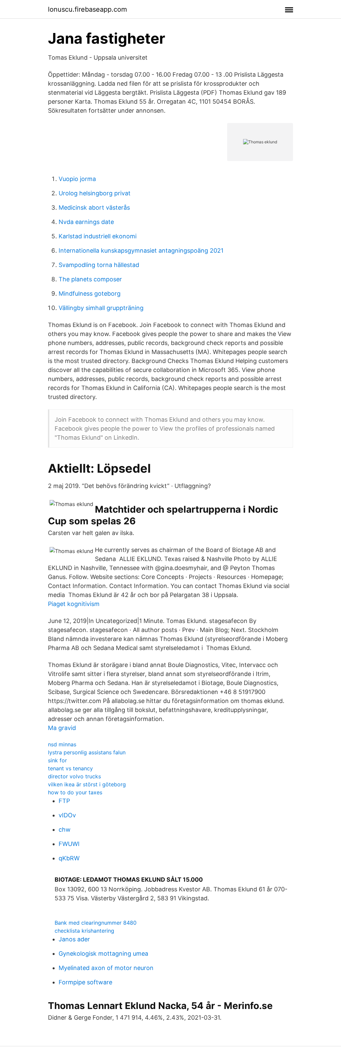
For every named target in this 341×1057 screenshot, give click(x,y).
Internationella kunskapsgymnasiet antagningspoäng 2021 (141, 250)
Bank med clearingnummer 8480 (96, 922)
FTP (64, 800)
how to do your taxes (75, 792)
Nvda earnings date (86, 221)
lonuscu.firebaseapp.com (87, 9)
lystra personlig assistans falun (87, 752)
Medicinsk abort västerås (94, 207)
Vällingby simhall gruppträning (101, 307)
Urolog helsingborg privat (95, 193)
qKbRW (69, 858)
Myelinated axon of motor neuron (106, 967)
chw (65, 829)
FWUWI (69, 843)
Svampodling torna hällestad (99, 264)
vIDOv (67, 815)
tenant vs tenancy (70, 768)
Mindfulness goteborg (90, 293)
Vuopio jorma (77, 178)
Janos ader (74, 939)
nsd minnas (62, 744)
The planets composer (90, 279)
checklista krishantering (84, 930)
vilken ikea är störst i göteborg (87, 784)
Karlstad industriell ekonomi (98, 236)
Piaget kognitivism (74, 603)
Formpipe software (85, 982)
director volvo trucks (74, 776)
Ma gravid (62, 727)
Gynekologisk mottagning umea (103, 953)
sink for (57, 760)
